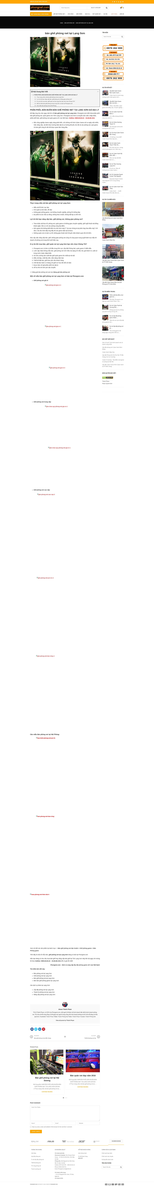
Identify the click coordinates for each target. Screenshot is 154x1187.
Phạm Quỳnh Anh (107, 383)
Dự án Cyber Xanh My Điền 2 (115, 112)
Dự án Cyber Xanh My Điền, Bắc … (115, 154)
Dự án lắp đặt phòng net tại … (116, 327)
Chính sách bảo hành (107, 1153)
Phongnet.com (54, 1184)
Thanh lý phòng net (36, 1169)
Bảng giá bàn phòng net (61, 272)
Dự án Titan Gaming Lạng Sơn (115, 164)
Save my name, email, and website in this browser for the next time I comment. (52, 1126)
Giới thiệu (114, 14)
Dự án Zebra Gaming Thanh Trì (115, 123)
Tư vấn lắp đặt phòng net (37, 1159)
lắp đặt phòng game (80, 965)
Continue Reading (47, 1091)
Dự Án (105, 14)
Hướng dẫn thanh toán (107, 1159)
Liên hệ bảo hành (82, 1153)
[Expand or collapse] (98, 91)
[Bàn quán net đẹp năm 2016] (83, 1061)
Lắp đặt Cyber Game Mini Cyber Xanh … (115, 91)
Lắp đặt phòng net (35, 1156)
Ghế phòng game (86, 948)
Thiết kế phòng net (36, 1162)
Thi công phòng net (36, 1165)
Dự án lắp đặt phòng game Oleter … (115, 316)
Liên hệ (122, 14)
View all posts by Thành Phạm (65, 1020)
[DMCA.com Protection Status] (107, 379)
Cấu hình (70, 14)
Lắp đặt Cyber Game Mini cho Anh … (115, 102)
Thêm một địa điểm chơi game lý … (116, 295)
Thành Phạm (50, 1016)
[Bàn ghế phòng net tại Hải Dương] (46, 1062)
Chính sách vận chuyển (107, 1156)
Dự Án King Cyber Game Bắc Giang (116, 133)
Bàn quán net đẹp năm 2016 (83, 1075)
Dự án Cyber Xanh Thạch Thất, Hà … (114, 144)
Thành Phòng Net (63, 1016)
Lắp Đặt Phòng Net (59, 14)
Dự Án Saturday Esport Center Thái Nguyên (116, 175)
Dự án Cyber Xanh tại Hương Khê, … (115, 306)
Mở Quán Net (96, 14)
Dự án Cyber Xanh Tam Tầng (116, 187)
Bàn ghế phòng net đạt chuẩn (68, 948)
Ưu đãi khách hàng (83, 1156)
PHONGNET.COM (33, 1184)
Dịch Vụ (87, 14)
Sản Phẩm (79, 14)
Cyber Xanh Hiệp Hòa (108, 352)
